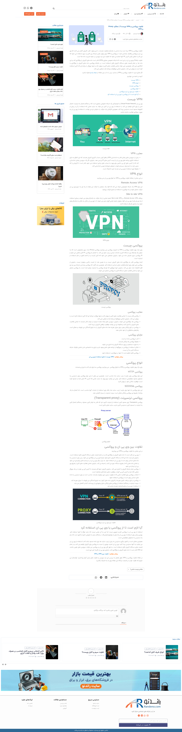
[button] (3, 664)
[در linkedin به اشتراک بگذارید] (106, 577)
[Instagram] (24, 8)
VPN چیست (135, 80)
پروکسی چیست (134, 86)
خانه (143, 20)
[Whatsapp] (28, 8)
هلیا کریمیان (58, 129)
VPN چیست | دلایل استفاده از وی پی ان (101, 357)
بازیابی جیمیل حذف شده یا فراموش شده (51, 126)
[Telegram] (31, 8)
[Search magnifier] (53, 8)
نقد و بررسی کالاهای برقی (159, 649)
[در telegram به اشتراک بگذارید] (101, 577)
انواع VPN (135, 83)
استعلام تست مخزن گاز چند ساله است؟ (51, 155)
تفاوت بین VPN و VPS (101, 554)
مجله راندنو (93, 73)
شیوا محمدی (58, 158)
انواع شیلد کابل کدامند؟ (56, 44)
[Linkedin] (141, 715)
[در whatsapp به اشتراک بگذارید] (95, 577)
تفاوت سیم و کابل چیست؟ (56, 67)
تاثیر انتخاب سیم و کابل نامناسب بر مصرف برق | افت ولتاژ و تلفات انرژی (35, 652)
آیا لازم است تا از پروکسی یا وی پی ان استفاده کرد (123, 94)
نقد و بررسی (169, 649)
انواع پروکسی (135, 89)
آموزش (137, 20)
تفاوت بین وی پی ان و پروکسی (129, 92)
